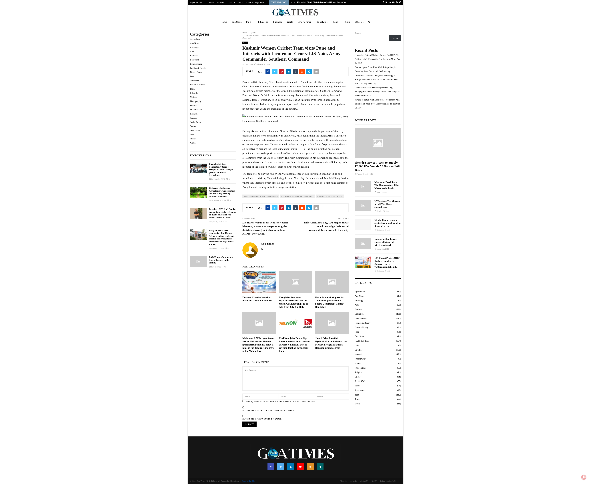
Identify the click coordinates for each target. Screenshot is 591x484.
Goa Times (249, 64)
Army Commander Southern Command (260, 196)
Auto (347, 22)
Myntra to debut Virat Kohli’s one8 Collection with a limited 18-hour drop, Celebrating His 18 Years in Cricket (377, 103)
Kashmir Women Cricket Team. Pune (297, 196)
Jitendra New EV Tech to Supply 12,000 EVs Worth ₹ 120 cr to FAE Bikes (377, 166)
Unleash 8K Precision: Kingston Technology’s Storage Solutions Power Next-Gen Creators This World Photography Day (376, 79)
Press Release (196, 109)
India (248, 22)
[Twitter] (280, 466)
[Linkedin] (290, 466)
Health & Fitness (197, 84)
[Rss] (310, 466)
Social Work (195, 121)
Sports (245, 43)
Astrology (194, 47)
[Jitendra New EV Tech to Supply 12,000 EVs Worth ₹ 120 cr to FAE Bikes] (378, 143)
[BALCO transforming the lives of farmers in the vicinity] (198, 261)
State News (195, 130)
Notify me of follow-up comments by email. (268, 410)
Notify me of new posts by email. (262, 419)
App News (194, 43)
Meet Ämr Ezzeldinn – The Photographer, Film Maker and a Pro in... (386, 185)
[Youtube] (300, 466)
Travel (193, 138)
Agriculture (195, 38)
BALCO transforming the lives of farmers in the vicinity (221, 260)
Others (358, 22)
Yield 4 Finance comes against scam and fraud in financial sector (387, 223)
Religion (193, 113)
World (290, 22)
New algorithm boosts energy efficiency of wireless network (385, 242)
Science (193, 117)
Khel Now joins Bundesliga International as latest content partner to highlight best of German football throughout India (294, 344)
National (193, 97)
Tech (335, 22)
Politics (193, 105)
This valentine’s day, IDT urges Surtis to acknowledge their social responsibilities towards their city (326, 226)
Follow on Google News (255, 2)
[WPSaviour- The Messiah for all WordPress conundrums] (363, 205)
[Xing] (320, 466)
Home (224, 22)
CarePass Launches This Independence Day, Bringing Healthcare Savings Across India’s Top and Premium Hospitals (377, 91)
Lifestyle (321, 22)
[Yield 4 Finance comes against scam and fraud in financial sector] (363, 224)
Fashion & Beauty (198, 67)
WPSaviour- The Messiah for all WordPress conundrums (387, 204)
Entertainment (305, 22)
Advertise (220, 2)
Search (358, 33)
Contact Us (231, 2)
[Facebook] (270, 466)
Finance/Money (196, 72)
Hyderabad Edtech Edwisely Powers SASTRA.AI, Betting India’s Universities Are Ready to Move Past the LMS (377, 59)
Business (277, 22)
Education (263, 22)
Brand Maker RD (248, 481)
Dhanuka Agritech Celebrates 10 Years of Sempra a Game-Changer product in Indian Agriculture (221, 169)
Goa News (236, 22)
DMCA (240, 2)
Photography (195, 101)
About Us (211, 2)
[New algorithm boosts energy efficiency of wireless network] (363, 243)
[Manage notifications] (583, 477)
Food (192, 76)
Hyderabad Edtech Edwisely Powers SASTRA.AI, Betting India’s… (324, 2)
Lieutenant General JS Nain (329, 196)
